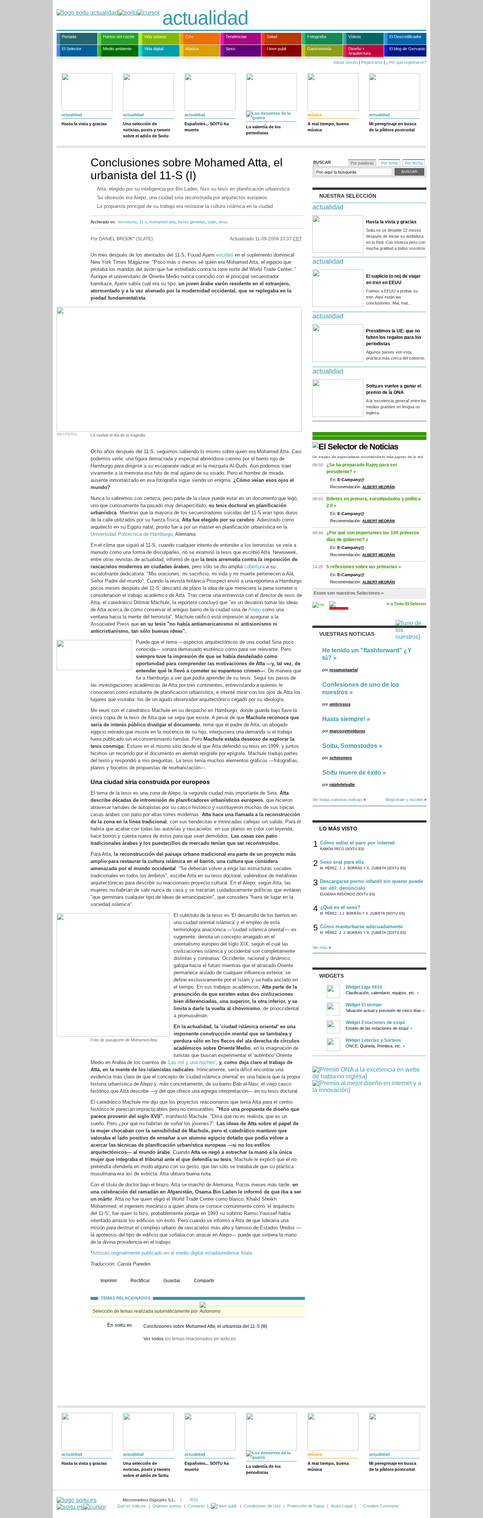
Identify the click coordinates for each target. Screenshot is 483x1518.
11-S (143, 222)
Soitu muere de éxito (351, 772)
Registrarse (372, 62)
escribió (224, 255)
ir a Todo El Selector (406, 603)
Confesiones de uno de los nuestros (360, 688)
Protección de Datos (306, 1506)
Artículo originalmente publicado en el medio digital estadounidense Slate (172, 1253)
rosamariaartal (343, 669)
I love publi (276, 48)
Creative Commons (381, 1506)
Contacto (196, 1506)
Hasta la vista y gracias (84, 124)
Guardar (171, 1280)
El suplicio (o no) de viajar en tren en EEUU (393, 279)
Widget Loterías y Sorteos (373, 1040)
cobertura (254, 566)
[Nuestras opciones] (224, 1506)
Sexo (230, 48)
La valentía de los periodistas (263, 130)
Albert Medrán (378, 487)
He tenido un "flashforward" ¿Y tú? (367, 654)
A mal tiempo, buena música (328, 127)
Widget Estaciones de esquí (375, 1022)
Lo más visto (338, 829)
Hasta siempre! (343, 719)
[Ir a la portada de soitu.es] (81, 1503)
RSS (194, 1500)
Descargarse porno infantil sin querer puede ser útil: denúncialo (371, 884)
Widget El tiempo (363, 1004)
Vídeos (354, 36)
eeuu (223, 222)
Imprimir (108, 1280)
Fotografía (316, 36)
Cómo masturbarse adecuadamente (361, 926)
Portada (69, 36)
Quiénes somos (167, 1506)
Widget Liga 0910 (364, 987)
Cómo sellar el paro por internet (357, 843)
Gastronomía (319, 48)
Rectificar (140, 1280)
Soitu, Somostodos (349, 746)
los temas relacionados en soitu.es (189, 1338)
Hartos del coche (118, 36)
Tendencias (236, 36)
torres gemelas (191, 222)
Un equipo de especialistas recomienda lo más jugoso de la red (367, 457)
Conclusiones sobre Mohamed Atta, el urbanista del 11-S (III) (205, 1326)
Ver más (320, 947)
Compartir (204, 1280)
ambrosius (340, 704)
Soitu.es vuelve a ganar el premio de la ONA (393, 389)
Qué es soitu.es (131, 1506)
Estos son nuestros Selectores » (349, 593)
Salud (272, 36)
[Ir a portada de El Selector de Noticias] (355, 446)
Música (191, 48)
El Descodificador (405, 36)
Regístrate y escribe (404, 799)
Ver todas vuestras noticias (337, 799)
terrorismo (127, 222)
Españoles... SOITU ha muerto (207, 127)
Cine (189, 36)
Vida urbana (155, 36)
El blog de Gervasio (407, 48)
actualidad (205, 18)
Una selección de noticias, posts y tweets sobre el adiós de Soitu (146, 130)
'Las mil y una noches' (192, 1062)
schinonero (340, 757)
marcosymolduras (347, 731)
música (315, 114)
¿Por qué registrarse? (406, 62)
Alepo (254, 609)
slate (212, 222)
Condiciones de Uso (262, 1506)
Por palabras (362, 163)
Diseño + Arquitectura (359, 50)
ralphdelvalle (342, 784)
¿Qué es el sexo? (340, 907)
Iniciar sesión (346, 62)
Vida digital (153, 48)
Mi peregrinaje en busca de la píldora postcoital (392, 127)
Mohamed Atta (162, 222)
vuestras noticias (346, 634)
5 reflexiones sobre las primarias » (363, 566)
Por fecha (414, 163)
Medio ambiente (117, 48)
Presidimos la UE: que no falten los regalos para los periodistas (393, 337)
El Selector (72, 48)
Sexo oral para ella (342, 862)
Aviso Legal (341, 1506)
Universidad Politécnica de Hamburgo (131, 534)
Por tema (389, 163)
